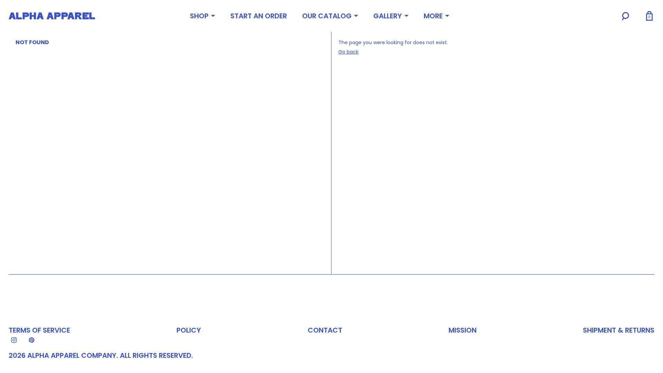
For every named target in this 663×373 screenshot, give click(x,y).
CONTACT (325, 330)
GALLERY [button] (387, 16)
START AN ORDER (258, 16)
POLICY (188, 330)
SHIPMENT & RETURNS (618, 330)
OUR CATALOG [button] (327, 16)
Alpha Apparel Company (71, 355)
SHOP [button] (199, 16)
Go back (348, 51)
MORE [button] (433, 16)
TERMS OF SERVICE (39, 330)
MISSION (463, 330)
